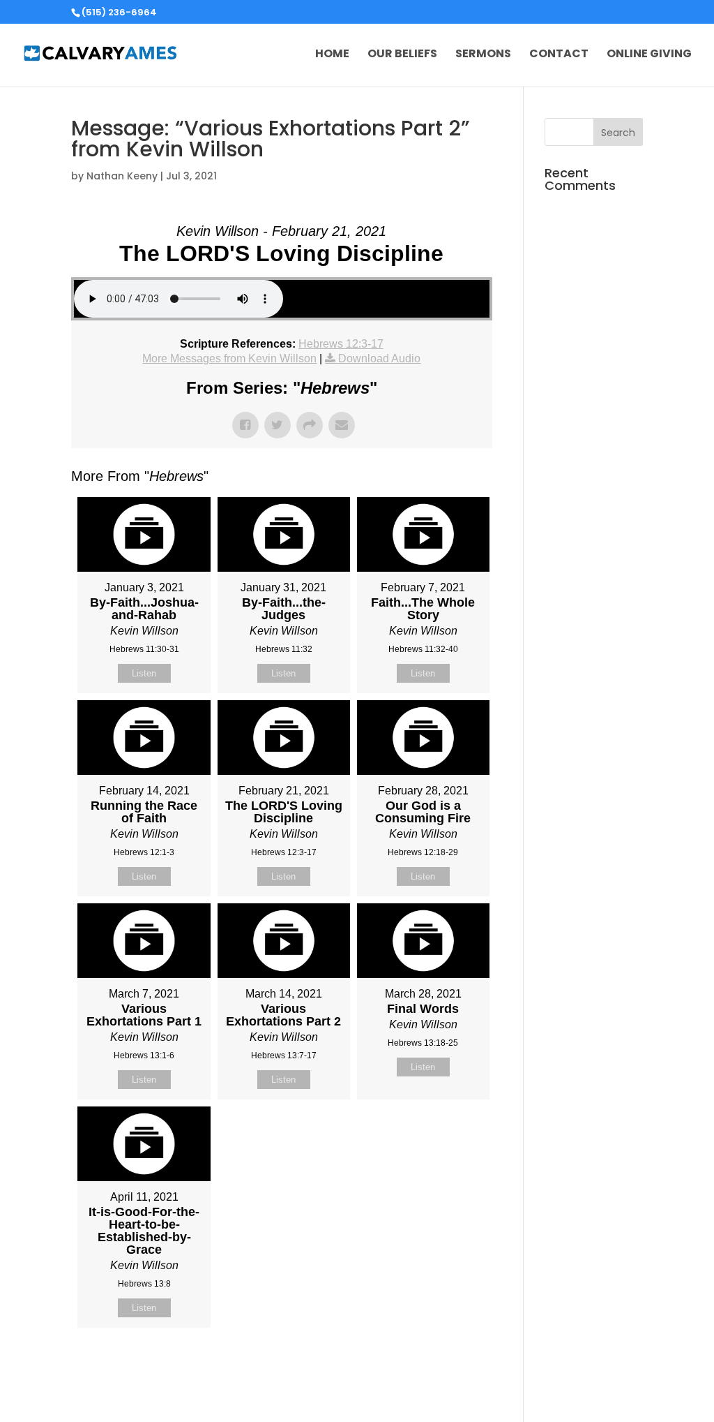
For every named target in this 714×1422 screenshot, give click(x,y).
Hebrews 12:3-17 (340, 344)
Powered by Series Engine (440, 1363)
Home (332, 55)
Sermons (483, 55)
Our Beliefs (402, 55)
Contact (558, 55)
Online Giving (649, 55)
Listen (144, 673)
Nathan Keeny (122, 176)
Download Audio (379, 358)
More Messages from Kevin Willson (229, 358)
